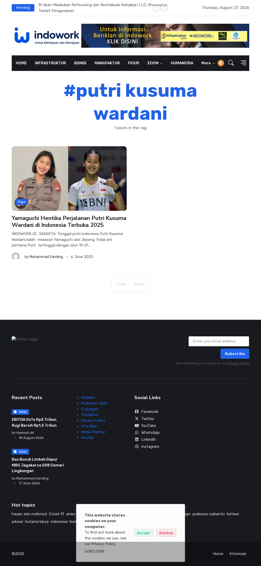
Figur (22, 202)
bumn (75, 521)
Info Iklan (89, 426)
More (206, 63)
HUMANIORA (182, 63)
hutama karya (37, 521)
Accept (143, 533)
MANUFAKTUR (107, 63)
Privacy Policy (238, 363)
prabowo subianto (209, 514)
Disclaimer (90, 414)
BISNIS (80, 63)
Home (218, 553)
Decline (166, 533)
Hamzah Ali (25, 433)
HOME (21, 63)
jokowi (17, 521)
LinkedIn (148, 439)
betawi (233, 514)
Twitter (147, 418)
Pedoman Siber (94, 403)
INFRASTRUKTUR (50, 63)
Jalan (23, 412)
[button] (231, 63)
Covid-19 (56, 514)
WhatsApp (150, 432)
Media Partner (93, 432)
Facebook (149, 411)
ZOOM (153, 63)
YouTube (148, 425)
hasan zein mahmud (29, 514)
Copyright (90, 409)
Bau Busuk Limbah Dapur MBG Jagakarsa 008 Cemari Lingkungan (38, 465)
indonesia (59, 521)
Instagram (150, 446)
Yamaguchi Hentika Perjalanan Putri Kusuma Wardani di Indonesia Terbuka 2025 (69, 221)
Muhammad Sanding (46, 257)
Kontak (87, 437)
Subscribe (235, 353)
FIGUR (133, 63)
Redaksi (88, 397)
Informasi (237, 553)
